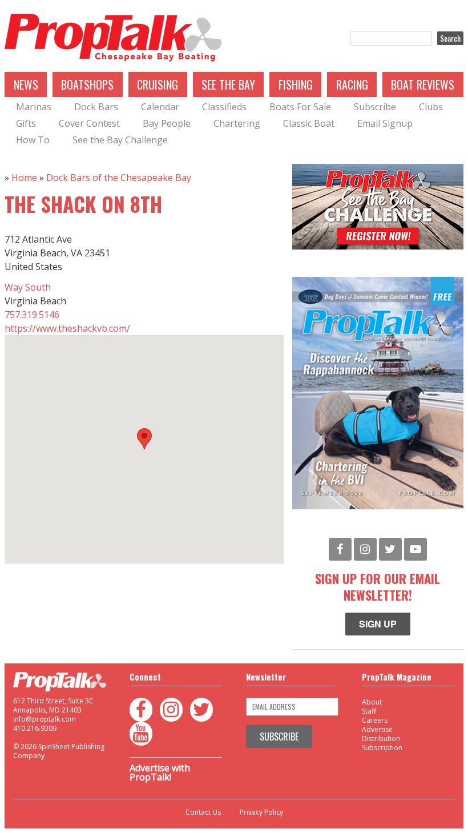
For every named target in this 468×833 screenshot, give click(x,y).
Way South (28, 287)
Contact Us (203, 812)
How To (33, 140)
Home (24, 177)
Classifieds (224, 106)
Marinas (33, 106)
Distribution (381, 738)
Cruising (157, 84)
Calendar (160, 106)
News (26, 84)
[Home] (113, 38)
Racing (352, 84)
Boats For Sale (300, 106)
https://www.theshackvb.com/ (67, 328)
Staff (369, 711)
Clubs (431, 106)
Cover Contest (89, 123)
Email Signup (385, 123)
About (372, 702)
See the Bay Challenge (120, 140)
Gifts (26, 123)
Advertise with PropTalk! (160, 772)
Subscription (382, 747)
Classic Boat (308, 123)
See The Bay (228, 84)
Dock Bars (96, 106)
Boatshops (87, 84)
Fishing (296, 84)
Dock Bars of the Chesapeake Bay (118, 177)
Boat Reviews (422, 84)
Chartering (236, 123)
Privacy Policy (261, 812)
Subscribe (375, 106)
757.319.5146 (32, 314)
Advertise (377, 729)
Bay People (167, 123)
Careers (375, 720)
